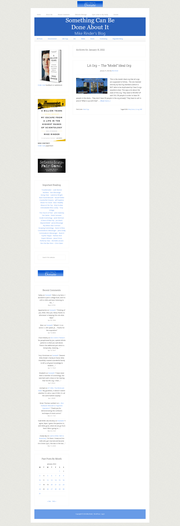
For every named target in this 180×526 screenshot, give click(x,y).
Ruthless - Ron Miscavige (52, 192)
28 (55, 489)
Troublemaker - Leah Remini (52, 190)
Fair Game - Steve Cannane (51, 215)
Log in (103, 514)
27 (51, 489)
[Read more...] (105, 101)
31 (40, 494)
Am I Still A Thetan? (58, 338)
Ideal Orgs (86, 109)
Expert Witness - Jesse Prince (51, 238)
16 (63, 480)
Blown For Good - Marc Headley (51, 203)
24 (40, 489)
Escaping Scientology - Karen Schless (52, 228)
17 (40, 485)
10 (40, 480)
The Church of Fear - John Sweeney (51, 213)
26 (48, 489)
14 (55, 480)
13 (51, 480)
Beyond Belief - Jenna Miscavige (51, 223)
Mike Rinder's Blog (90, 26)
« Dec (49, 501)
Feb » (54, 501)
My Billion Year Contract (51, 225)
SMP (141, 109)
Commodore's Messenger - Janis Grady (52, 230)
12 (48, 480)
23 (63, 485)
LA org (137, 109)
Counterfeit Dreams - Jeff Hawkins (52, 200)
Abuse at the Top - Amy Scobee (52, 205)
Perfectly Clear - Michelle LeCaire (51, 241)
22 (59, 485)
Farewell (48, 295)
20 (51, 485)
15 (59, 480)
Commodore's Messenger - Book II (51, 233)
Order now (41, 85)
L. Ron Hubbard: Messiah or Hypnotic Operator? (52, 405)
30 (63, 489)
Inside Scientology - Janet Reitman (51, 218)
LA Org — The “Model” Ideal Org (109, 65)
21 (55, 485)
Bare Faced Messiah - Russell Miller (51, 198)
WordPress (97, 514)
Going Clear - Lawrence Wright (52, 195)
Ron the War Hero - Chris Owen (52, 243)
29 (59, 489)
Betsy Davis (131, 109)
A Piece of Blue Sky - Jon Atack (51, 220)
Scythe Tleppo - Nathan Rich (51, 236)
